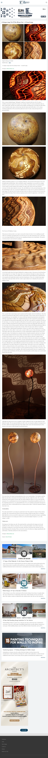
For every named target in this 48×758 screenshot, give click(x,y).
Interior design (4, 744)
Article (3, 741)
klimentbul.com (10, 68)
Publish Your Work (5, 751)
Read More (43, 568)
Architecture (4, 739)
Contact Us (4, 746)
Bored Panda (9, 536)
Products (3, 749)
